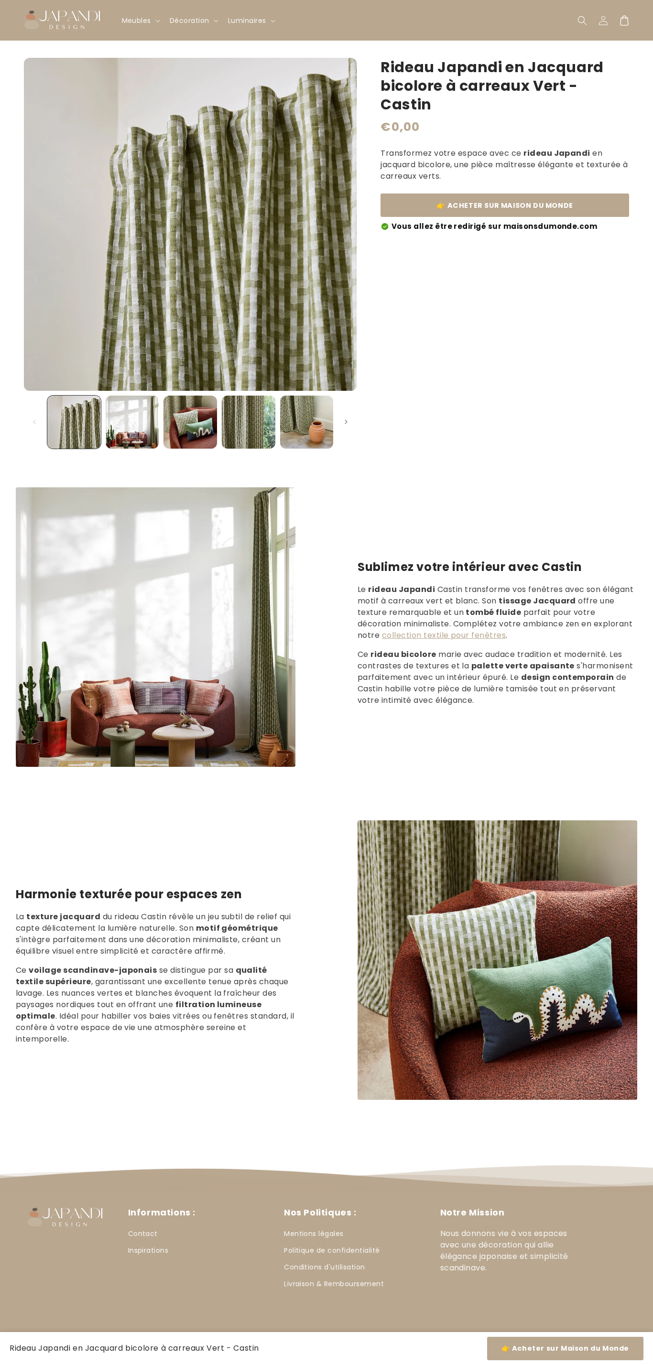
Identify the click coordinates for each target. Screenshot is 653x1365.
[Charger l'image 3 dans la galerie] (190, 422)
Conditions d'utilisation (324, 1267)
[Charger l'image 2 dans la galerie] (132, 422)
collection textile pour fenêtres (444, 635)
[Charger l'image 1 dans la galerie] (74, 422)
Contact (143, 1233)
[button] (582, 20)
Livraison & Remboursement (334, 1284)
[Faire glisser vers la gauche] (34, 421)
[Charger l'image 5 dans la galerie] (307, 422)
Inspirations (148, 1250)
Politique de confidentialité (332, 1250)
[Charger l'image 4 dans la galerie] (248, 422)
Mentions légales (314, 1233)
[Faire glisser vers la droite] (346, 421)
